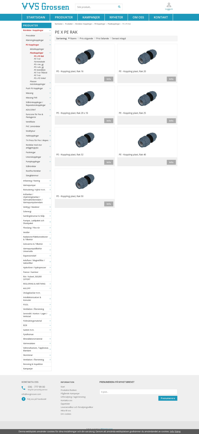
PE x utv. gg (39, 67)
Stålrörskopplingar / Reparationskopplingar (35, 103)
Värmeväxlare (29, 343)
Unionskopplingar (33, 157)
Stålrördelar (31, 166)
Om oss (138, 17)
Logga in (169, 9)
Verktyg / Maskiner (31, 207)
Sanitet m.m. (28, 330)
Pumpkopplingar (33, 161)
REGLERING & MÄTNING (34, 283)
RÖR (25, 325)
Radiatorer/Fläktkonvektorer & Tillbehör (35, 238)
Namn (73, 38)
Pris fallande (102, 38)
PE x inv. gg (38, 64)
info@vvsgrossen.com (31, 394)
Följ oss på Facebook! (35, 399)
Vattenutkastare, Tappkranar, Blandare (36, 349)
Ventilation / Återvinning (33, 309)
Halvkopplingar (32, 135)
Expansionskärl (29, 255)
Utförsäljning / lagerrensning (73, 397)
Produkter (64, 17)
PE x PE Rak (39, 56)
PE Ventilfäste (39, 70)
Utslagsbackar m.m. (31, 292)
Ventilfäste (30, 121)
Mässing (29, 93)
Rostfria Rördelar (33, 171)
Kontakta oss (30, 382)
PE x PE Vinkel (40, 78)
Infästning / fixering (31, 180)
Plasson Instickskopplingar (37, 82)
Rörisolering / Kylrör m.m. (34, 189)
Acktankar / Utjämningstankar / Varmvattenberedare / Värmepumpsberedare (33, 198)
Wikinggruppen (107, 429)
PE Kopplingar (32, 44)
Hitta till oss (66, 410)
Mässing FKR (31, 97)
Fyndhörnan (28, 334)
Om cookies (66, 414)
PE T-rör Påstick (40, 72)
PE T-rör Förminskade (39, 60)
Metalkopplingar (37, 49)
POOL (25, 304)
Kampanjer (91, 17)
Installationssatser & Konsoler (32, 298)
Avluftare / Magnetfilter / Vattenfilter (34, 261)
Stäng (178, 431)
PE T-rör (37, 75)
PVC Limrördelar (33, 126)
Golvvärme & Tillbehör (33, 244)
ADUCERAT (31, 109)
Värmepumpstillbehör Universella (32, 250)
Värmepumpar (29, 185)
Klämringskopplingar (35, 40)
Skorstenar (28, 355)
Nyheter (116, 17)
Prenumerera (168, 398)
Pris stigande (86, 38)
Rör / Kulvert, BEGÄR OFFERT (32, 278)
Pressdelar (30, 35)
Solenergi (27, 211)
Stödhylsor (30, 131)
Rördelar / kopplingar (33, 30)
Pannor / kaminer (30, 272)
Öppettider (65, 403)
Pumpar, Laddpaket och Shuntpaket (33, 222)
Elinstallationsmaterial (32, 339)
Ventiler (26, 232)
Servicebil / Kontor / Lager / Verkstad (35, 314)
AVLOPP (26, 288)
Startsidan (36, 17)
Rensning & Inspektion (33, 364)
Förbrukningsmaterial (32, 321)
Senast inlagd (119, 38)
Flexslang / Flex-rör (31, 227)
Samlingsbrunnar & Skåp (34, 216)
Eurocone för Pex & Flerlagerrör (34, 115)
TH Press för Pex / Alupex (37, 140)
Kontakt (161, 17)
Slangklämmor (32, 175)
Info (109, 79)
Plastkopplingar (36, 53)
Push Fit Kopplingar (34, 88)
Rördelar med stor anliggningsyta (34, 146)
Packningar (30, 152)
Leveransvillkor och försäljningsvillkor (77, 407)
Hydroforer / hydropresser (34, 267)
